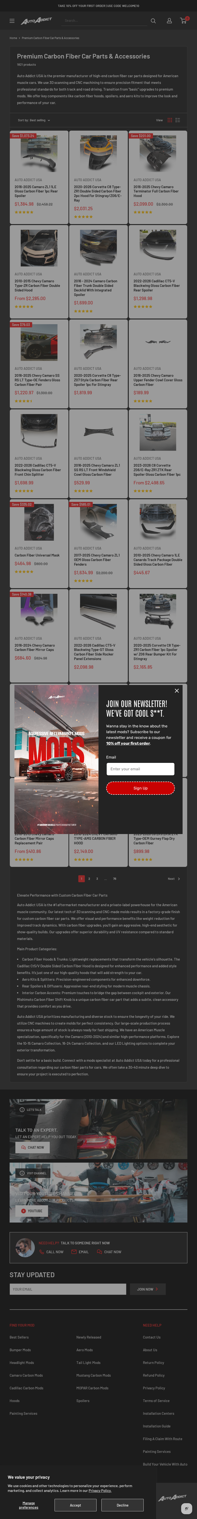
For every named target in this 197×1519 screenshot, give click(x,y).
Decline (123, 1505)
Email (111, 757)
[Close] (177, 690)
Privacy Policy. (100, 1490)
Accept (75, 1505)
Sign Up (141, 788)
